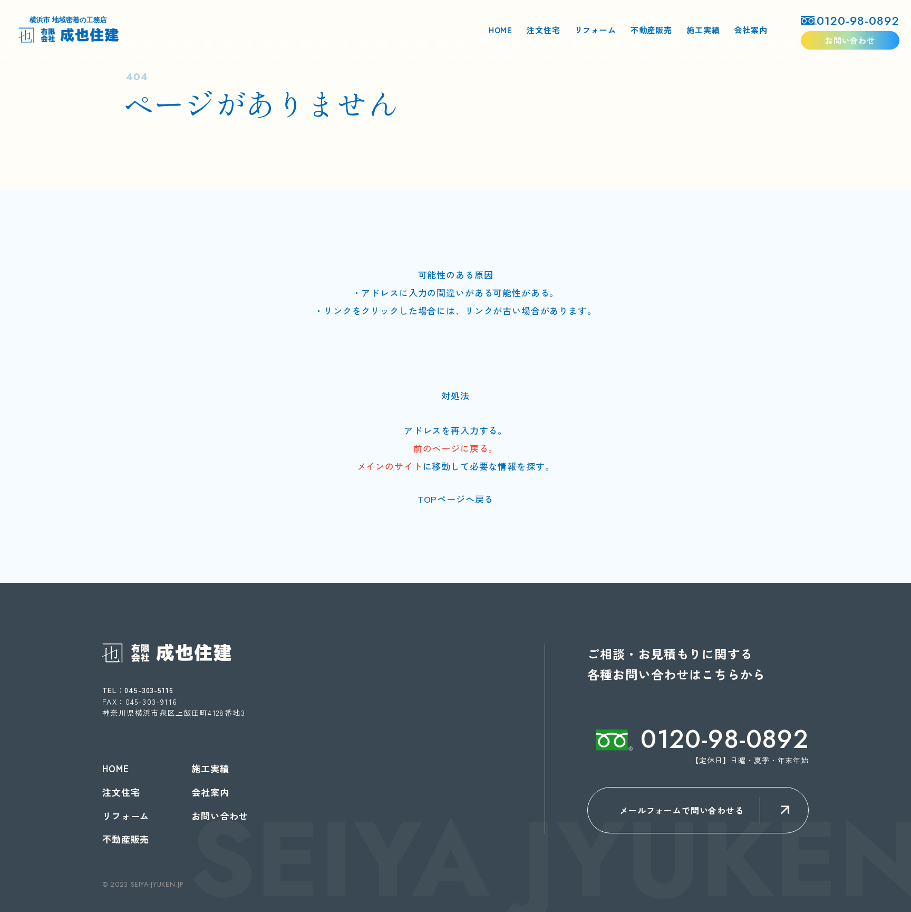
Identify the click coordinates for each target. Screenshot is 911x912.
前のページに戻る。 (455, 448)
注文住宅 (543, 29)
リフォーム (595, 29)
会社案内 (750, 29)
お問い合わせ (850, 40)
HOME (500, 29)
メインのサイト (390, 466)
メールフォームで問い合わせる (681, 810)
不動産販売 (651, 29)
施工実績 (703, 29)
